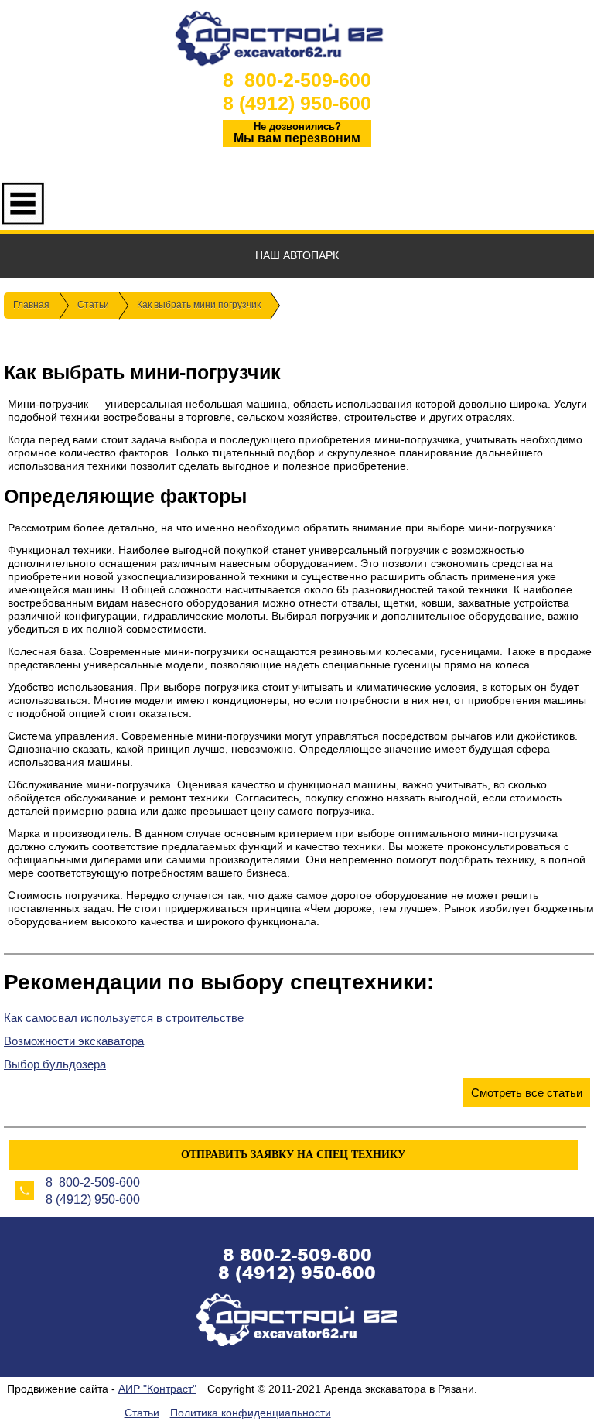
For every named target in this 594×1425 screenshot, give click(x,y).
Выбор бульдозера (55, 1064)
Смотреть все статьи (526, 1092)
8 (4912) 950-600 (297, 103)
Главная (31, 304)
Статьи (93, 304)
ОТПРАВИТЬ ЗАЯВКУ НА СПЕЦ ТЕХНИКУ (293, 1154)
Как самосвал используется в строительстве (124, 1017)
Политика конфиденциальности (250, 1412)
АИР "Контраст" (157, 1388)
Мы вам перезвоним (297, 133)
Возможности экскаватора (74, 1040)
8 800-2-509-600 (297, 80)
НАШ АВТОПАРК (297, 255)
